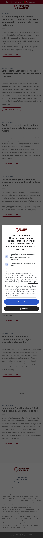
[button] (21, 270)
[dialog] (21, 269)
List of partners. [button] (33, 283)
